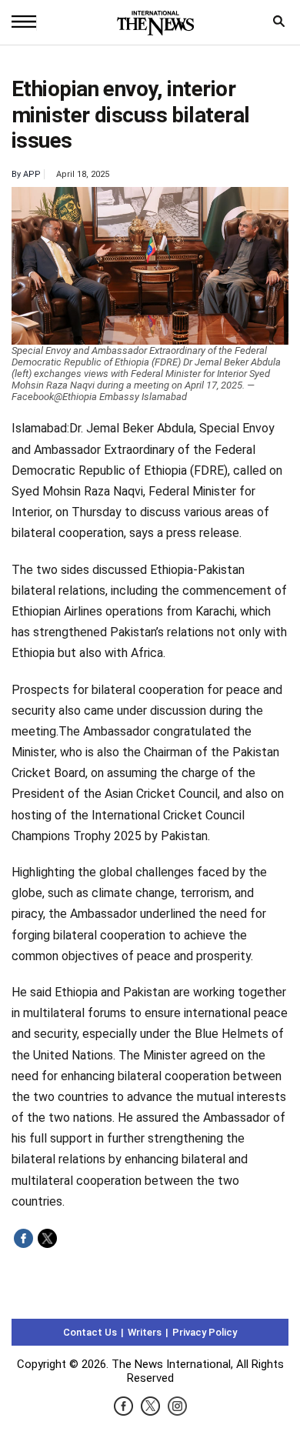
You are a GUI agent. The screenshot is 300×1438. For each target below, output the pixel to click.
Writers (145, 1332)
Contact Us (90, 1332)
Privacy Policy (204, 1332)
